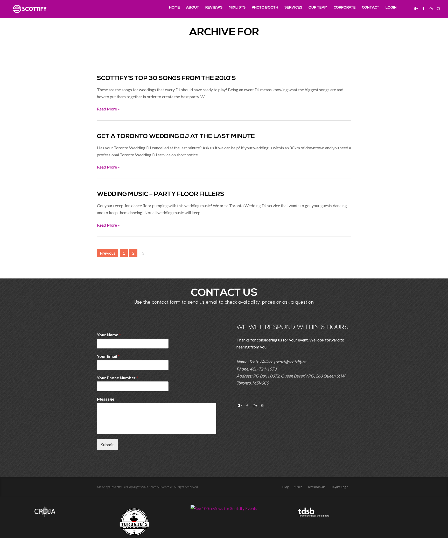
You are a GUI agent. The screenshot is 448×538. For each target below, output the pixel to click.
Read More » (108, 108)
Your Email (108, 356)
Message (105, 398)
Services (293, 7)
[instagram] (438, 8)
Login (391, 7)
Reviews (213, 7)
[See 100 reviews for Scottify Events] (224, 508)
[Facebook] (423, 8)
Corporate (345, 7)
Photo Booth (265, 7)
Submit (107, 444)
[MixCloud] (431, 8)
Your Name (109, 334)
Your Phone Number (117, 377)
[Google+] (416, 8)
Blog (285, 487)
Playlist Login (339, 487)
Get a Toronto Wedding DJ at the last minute (176, 136)
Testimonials (316, 487)
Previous (107, 252)
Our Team (318, 7)
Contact (370, 7)
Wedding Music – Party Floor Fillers (160, 194)
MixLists (237, 7)
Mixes (298, 487)
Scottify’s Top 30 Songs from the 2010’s (166, 78)
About (192, 7)
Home (174, 7)
